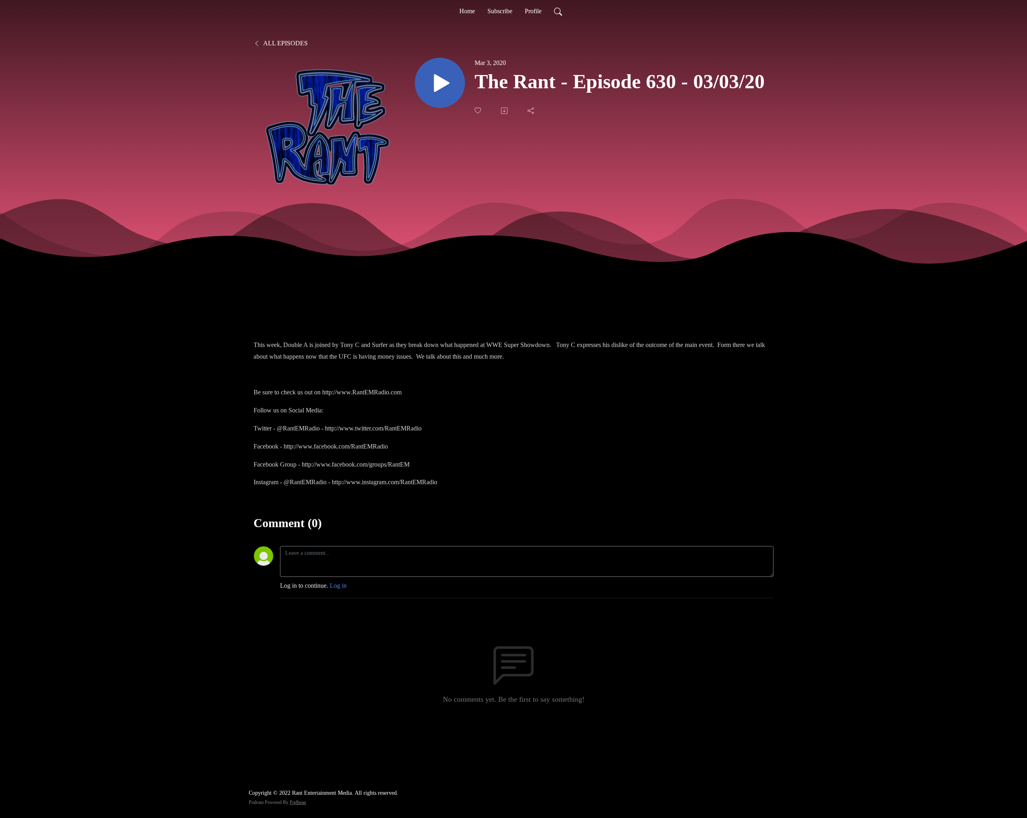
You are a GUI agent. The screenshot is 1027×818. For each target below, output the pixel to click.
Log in (338, 585)
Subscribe (499, 11)
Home (467, 11)
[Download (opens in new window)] (505, 111)
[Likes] (478, 110)
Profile (533, 11)
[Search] (558, 11)
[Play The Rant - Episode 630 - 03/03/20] (440, 83)
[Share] (531, 111)
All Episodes (285, 43)
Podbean (298, 802)
